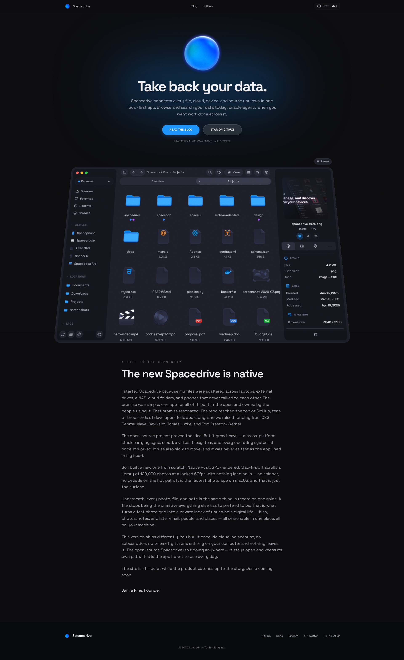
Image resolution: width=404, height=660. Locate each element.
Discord (293, 636)
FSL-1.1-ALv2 (331, 636)
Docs (279, 636)
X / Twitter (311, 636)
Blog (194, 6)
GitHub (208, 6)
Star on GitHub (222, 129)
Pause (325, 161)
